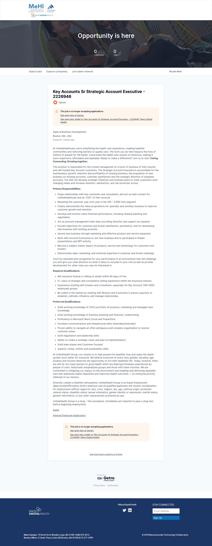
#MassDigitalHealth (127, 504)
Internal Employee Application (69, 415)
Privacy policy (99, 485)
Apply (56, 409)
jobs (35, 71)
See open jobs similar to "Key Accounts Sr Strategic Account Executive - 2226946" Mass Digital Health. (106, 120)
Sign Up (157, 517)
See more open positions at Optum (106, 454)
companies (56, 71)
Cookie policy (113, 485)
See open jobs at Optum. (72, 115)
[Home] (42, 10)
